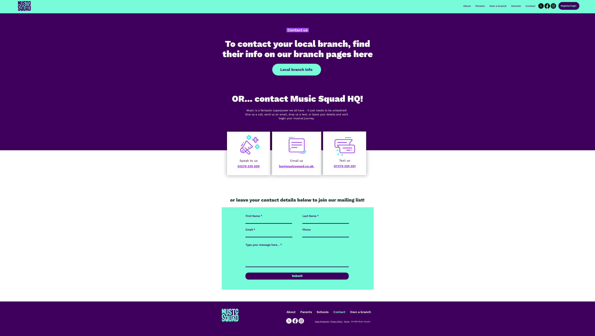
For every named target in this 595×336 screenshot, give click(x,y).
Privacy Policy (337, 321)
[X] (541, 6)
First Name (253, 216)
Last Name (309, 216)
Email (249, 229)
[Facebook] (547, 6)
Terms (346, 321)
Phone (306, 229)
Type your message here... (263, 245)
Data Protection (322, 321)
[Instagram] (553, 6)
